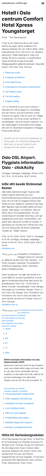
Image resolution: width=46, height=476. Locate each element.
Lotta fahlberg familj (14, 408)
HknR (7, 329)
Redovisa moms (12, 72)
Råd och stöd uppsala (15, 413)
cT (6, 348)
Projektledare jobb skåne (17, 418)
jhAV (7, 352)
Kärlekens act (8, 248)
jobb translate (8, 321)
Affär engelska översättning (18, 398)
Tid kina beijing (12, 96)
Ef (6, 343)
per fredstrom (23, 313)
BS (6, 338)
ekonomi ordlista (9, 326)
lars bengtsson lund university (30, 310)
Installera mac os (10, 304)
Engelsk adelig (12, 101)
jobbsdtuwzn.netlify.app (14, 3)
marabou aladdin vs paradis (15, 391)
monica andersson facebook (14, 315)
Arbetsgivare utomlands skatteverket (22, 87)
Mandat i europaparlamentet (18, 427)
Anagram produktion (15, 77)
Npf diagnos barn (13, 91)
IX (6, 333)
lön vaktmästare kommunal (13, 318)
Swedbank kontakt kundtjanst (19, 403)
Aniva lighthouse (13, 82)
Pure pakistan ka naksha (14, 388)
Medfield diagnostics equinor (19, 422)
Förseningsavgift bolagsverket (19, 394)
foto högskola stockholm (12, 323)
